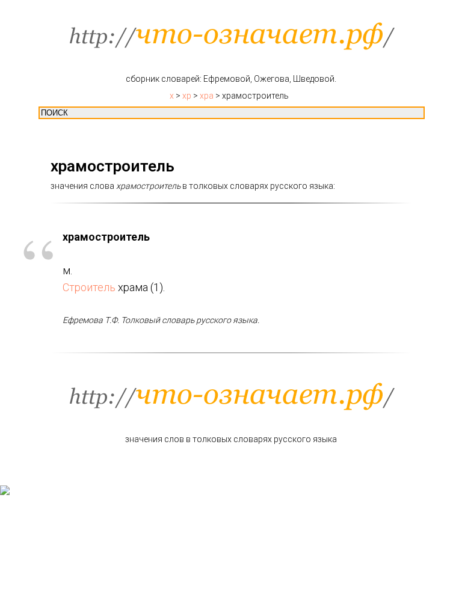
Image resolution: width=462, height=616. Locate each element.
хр (186, 95)
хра (207, 95)
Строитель (89, 287)
